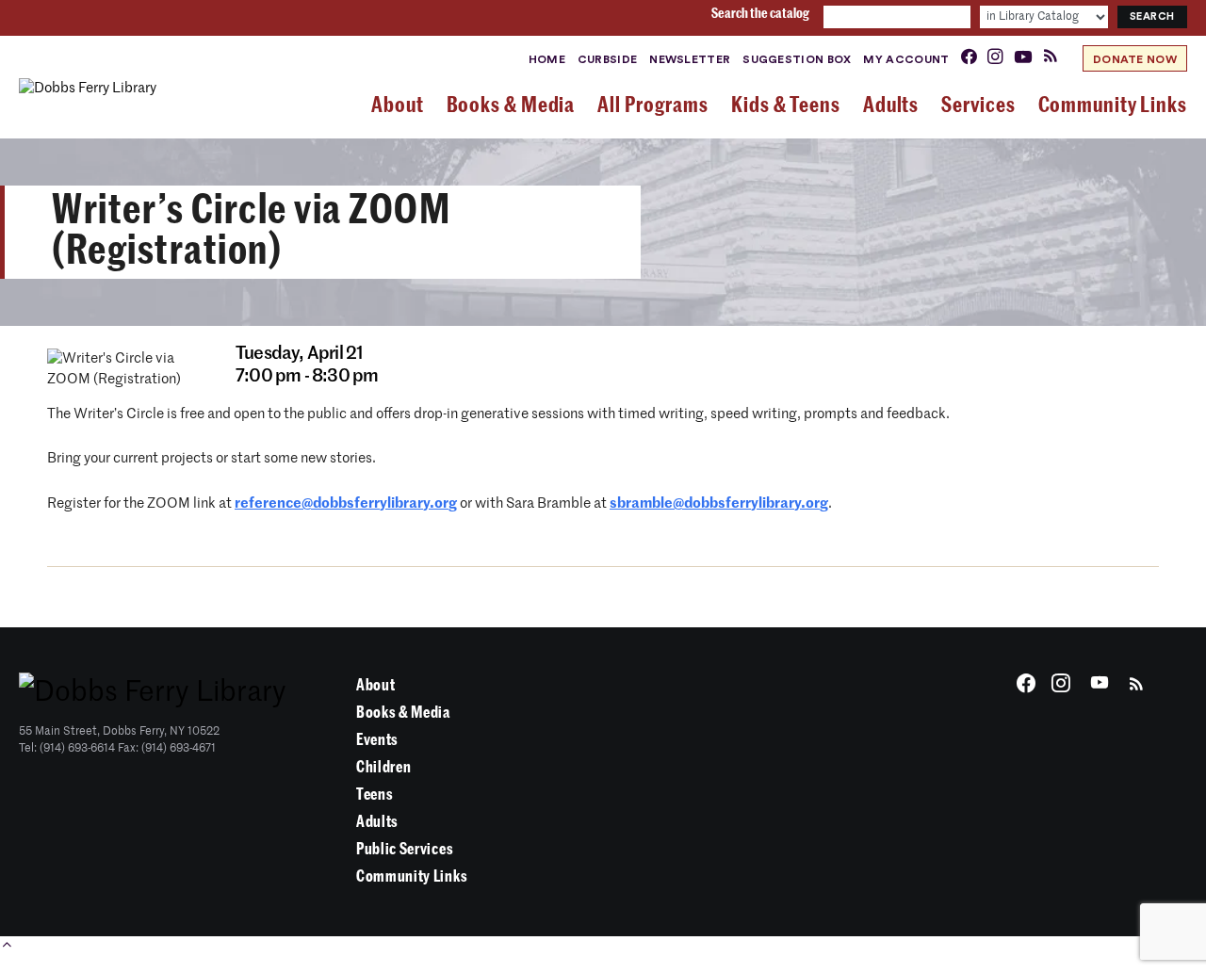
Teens (374, 795)
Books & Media (403, 713)
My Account (906, 59)
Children (383, 767)
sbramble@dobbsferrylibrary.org (719, 503)
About (375, 685)
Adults (377, 822)
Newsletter (689, 59)
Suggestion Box (796, 59)
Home (547, 59)
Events (377, 740)
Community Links (411, 876)
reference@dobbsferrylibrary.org (346, 503)
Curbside (607, 59)
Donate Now (1135, 59)
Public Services (404, 849)
